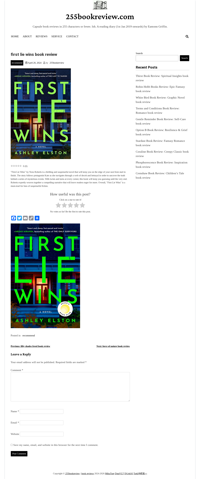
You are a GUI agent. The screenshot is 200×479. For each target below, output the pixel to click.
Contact (72, 36)
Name (15, 411)
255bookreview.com (100, 16)
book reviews (87, 473)
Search (139, 53)
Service (56, 36)
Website (15, 434)
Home (15, 36)
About (27, 36)
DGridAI (128, 473)
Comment (17, 370)
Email (15, 422)
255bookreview (57, 63)
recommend (17, 63)
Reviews (41, 36)
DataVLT (119, 473)
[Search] (187, 36)
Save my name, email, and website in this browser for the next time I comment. (55, 444)
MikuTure (109, 473)
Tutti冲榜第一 (140, 473)
